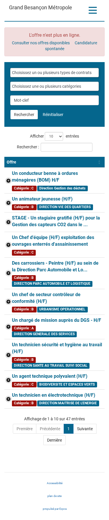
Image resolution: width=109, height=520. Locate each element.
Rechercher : (28, 147)
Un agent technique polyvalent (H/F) (49, 376)
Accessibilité (54, 483)
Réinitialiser (53, 114)
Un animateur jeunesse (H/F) (42, 199)
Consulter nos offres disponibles (41, 43)
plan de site (54, 496)
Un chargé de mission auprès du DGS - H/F (56, 320)
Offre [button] (11, 162)
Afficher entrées (54, 136)
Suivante (85, 428)
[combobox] (54, 72)
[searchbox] (54, 72)
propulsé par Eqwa (60, 510)
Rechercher (24, 114)
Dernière (54, 440)
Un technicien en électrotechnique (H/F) (53, 395)
